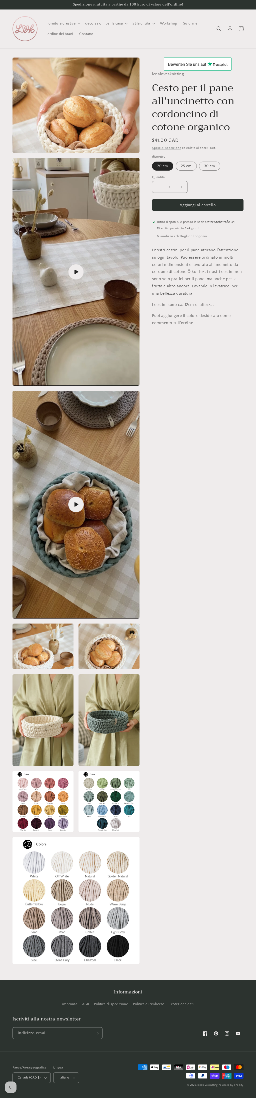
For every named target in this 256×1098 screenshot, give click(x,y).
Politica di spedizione (111, 1004)
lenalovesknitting (208, 1085)
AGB (85, 1004)
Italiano (63, 1077)
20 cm (162, 166)
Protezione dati (182, 1004)
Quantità (158, 177)
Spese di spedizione (166, 148)
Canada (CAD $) (29, 1077)
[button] (63, 23)
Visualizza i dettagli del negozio (182, 236)
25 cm (186, 166)
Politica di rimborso (148, 1004)
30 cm (209, 166)
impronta (69, 1004)
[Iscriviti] (96, 1033)
